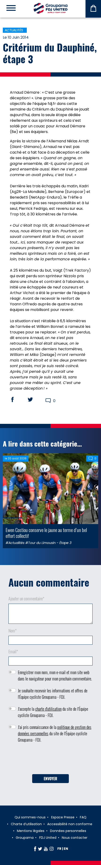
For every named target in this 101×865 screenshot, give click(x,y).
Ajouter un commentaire (26, 598)
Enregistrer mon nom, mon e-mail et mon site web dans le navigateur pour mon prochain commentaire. (55, 675)
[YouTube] (46, 848)
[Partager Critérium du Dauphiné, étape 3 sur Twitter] (35, 399)
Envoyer (50, 778)
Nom (12, 631)
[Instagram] (51, 848)
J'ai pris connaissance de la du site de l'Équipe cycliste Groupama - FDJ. (54, 733)
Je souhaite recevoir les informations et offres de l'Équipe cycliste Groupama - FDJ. (52, 694)
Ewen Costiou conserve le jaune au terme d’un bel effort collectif (46, 532)
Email (13, 651)
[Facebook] (35, 848)
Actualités (14, 30)
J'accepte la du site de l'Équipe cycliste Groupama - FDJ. (53, 712)
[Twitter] (40, 848)
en (66, 848)
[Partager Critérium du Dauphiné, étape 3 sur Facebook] (17, 399)
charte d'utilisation (48, 709)
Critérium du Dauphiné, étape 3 (50, 53)
